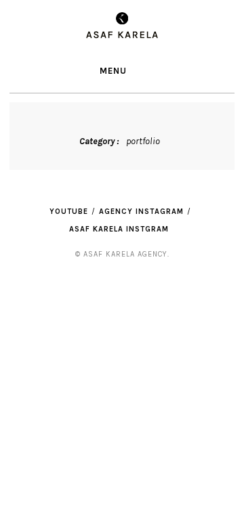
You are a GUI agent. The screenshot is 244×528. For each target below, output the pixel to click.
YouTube (68, 211)
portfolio (143, 141)
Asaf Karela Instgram (119, 229)
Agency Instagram (141, 211)
